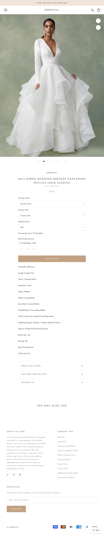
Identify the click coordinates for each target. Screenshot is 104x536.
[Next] (65, 161)
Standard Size (23, 221)
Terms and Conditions (66, 477)
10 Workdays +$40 (28, 243)
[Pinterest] (20, 474)
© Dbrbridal (13, 527)
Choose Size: (23, 209)
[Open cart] (98, 10)
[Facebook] (8, 474)
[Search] (92, 10)
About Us (61, 437)
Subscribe (16, 509)
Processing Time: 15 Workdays (30, 233)
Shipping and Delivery (34, 374)
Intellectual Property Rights (67, 473)
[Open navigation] (5, 10)
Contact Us (61, 441)
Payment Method (64, 459)
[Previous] (38, 161)
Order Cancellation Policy (67, 450)
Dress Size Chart (31, 366)
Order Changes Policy (66, 455)
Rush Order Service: (26, 238)
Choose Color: (24, 198)
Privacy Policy (63, 468)
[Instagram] (14, 474)
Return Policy (62, 464)
